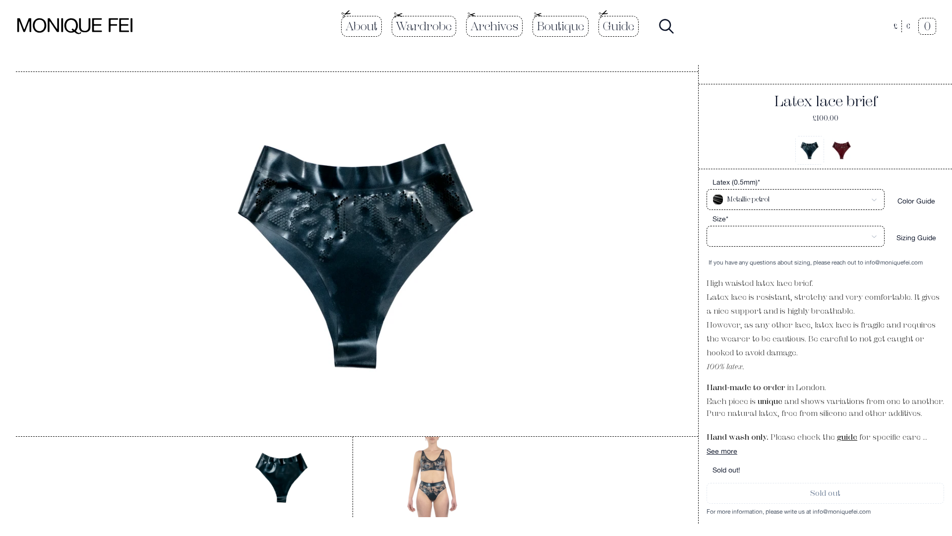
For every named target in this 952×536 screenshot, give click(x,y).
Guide (618, 26)
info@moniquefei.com (894, 262)
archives (494, 26)
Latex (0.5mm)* (736, 182)
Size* (720, 219)
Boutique (560, 26)
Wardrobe (424, 26)
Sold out (825, 493)
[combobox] (796, 199)
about (361, 26)
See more (722, 451)
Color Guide (916, 201)
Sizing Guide (916, 238)
